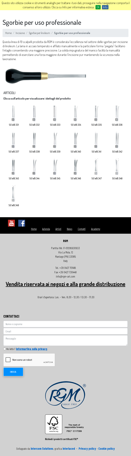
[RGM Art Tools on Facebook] (21, 223)
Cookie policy (106, 448)
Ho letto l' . (27, 349)
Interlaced (69, 448)
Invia (13, 371)
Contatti (82, 229)
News (69, 229)
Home (8, 33)
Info (105, 7)
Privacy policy (87, 448)
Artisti (58, 229)
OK (98, 7)
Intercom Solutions (42, 448)
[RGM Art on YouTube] (11, 223)
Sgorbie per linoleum (39, 33)
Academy (95, 229)
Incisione (20, 33)
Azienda (46, 229)
